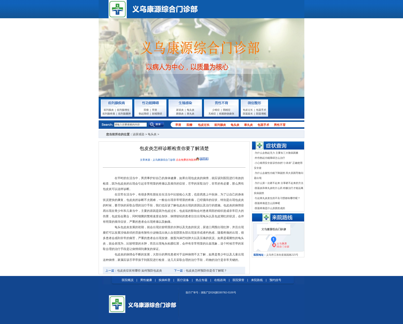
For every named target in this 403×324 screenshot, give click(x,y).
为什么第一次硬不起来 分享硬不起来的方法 (279, 183)
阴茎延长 (248, 113)
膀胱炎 (180, 113)
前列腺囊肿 (124, 113)
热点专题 (201, 280)
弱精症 (226, 109)
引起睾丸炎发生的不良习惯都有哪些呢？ (277, 198)
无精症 (212, 113)
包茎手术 (261, 109)
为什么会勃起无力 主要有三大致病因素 (276, 152)
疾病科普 (164, 280)
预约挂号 (275, 280)
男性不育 (280, 124)
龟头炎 (190, 109)
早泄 (154, 109)
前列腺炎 (109, 109)
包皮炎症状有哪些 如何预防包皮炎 (139, 270)
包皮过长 (248, 109)
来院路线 (257, 280)
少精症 (216, 109)
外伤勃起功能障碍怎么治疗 (270, 157)
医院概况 (127, 280)
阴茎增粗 (261, 113)
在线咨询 (220, 280)
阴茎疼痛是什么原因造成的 (270, 208)
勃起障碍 (144, 113)
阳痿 (146, 109)
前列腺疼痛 (108, 113)
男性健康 (146, 280)
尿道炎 (180, 109)
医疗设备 (183, 280)
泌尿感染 (138, 134)
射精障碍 (157, 113)
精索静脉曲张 (226, 113)
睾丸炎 (190, 113)
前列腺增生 (123, 109)
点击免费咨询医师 (186, 159)
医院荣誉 (238, 280)
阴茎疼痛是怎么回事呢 (267, 203)
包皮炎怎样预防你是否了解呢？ (206, 270)
